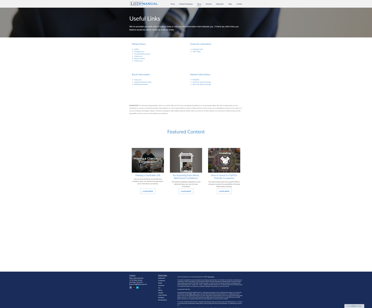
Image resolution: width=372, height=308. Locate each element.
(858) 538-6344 (138, 278)
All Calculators (162, 300)
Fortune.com (138, 61)
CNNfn (136, 49)
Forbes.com (138, 56)
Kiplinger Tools (198, 49)
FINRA (190, 294)
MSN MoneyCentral (141, 84)
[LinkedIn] (137, 287)
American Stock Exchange (202, 82)
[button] (173, 4)
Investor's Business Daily (142, 82)
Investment (161, 280)
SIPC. (194, 294)
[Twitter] (134, 287)
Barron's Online (139, 58)
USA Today (197, 51)
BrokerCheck (211, 277)
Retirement (161, 278)
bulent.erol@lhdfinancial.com (138, 284)
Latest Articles (162, 295)
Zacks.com (138, 80)
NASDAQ (196, 80)
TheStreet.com (139, 51)
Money (160, 290)
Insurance (161, 285)
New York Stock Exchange (202, 84)
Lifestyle (160, 293)
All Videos (161, 297)
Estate (160, 283)
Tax (159, 288)
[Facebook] (130, 287)
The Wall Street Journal (142, 54)
